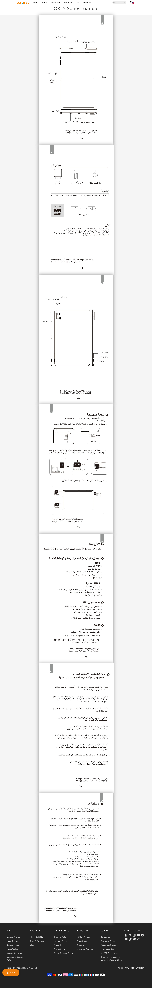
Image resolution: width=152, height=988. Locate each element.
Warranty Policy (60, 941)
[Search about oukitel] (118, 2)
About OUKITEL (36, 937)
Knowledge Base (108, 949)
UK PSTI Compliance (109, 953)
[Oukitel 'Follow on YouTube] (126, 939)
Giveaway (81, 945)
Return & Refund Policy (63, 953)
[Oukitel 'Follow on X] (130, 935)
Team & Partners (37, 941)
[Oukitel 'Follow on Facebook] (126, 935)
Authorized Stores (108, 945)
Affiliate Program (84, 937)
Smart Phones (12, 941)
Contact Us (105, 937)
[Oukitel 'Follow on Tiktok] (130, 939)
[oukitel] (23, 3)
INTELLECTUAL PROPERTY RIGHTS (131, 968)
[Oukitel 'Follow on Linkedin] (138, 935)
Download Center (108, 941)
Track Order (82, 941)
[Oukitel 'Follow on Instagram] (134, 935)
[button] (133, 3)
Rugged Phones (13, 937)
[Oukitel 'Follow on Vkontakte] (134, 939)
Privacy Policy (59, 945)
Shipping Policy (60, 937)
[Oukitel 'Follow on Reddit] (138, 939)
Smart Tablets (12, 949)
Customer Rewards (85, 949)
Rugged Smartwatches (16, 953)
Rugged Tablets (13, 945)
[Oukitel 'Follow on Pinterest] (143, 935)
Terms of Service (60, 949)
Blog (32, 945)
